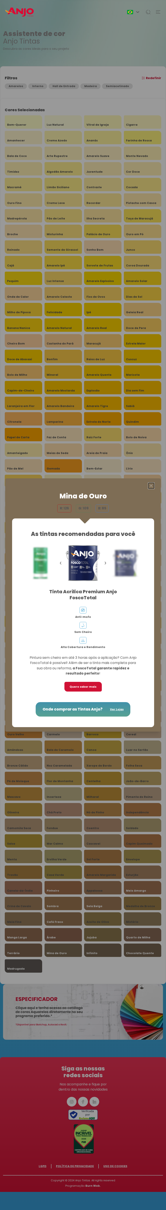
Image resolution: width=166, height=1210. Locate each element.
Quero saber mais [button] (83, 687)
